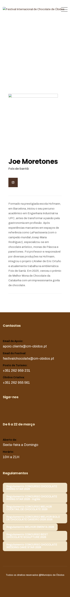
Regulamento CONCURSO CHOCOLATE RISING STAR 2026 (31, 487)
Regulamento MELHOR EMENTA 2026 (30, 527)
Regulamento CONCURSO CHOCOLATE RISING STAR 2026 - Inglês (31, 498)
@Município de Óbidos (51, 575)
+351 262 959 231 (16, 370)
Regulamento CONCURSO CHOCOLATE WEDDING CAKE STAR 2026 (31, 546)
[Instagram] (13, 182)
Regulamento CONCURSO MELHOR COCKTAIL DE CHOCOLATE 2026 (29, 508)
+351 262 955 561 (16, 382)
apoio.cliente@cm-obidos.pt (25, 346)
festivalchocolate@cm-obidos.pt (28, 358)
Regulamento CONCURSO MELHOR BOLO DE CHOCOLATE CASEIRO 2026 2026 (33, 518)
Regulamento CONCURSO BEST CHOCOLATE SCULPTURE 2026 (27, 536)
